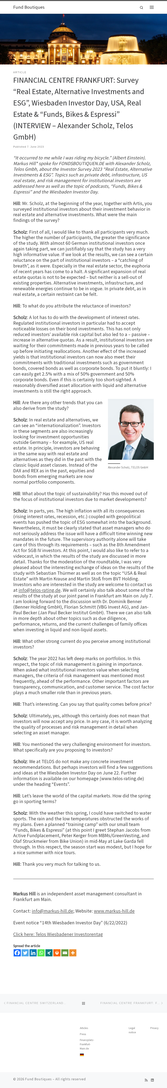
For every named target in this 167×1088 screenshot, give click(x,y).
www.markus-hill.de (114, 911)
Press (83, 1034)
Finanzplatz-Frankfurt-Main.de (87, 1044)
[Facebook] (17, 952)
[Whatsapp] (41, 952)
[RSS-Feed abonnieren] (146, 1080)
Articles (84, 1028)
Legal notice (132, 1030)
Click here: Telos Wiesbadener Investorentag (58, 934)
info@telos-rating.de (39, 590)
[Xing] (49, 952)
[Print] (56, 952)
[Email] (64, 952)
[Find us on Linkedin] (152, 1080)
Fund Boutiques (38, 1079)
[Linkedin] (33, 952)
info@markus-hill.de (52, 911)
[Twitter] (25, 952)
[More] (72, 952)
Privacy (154, 1028)
